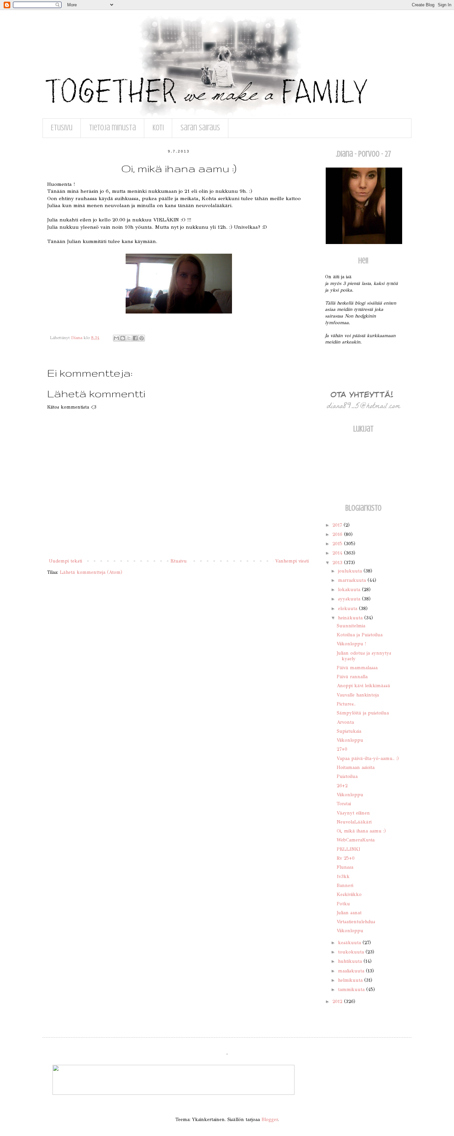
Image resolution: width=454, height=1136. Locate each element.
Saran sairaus (200, 127)
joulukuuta (351, 571)
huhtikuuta (351, 961)
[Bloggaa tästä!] (122, 338)
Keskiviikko (349, 894)
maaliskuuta (352, 971)
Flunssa (345, 867)
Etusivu (61, 127)
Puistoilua (347, 776)
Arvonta (345, 722)
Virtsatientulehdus (356, 922)
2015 (338, 544)
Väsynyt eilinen (353, 813)
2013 (338, 563)
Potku (343, 904)
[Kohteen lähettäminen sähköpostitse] (116, 338)
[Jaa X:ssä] (129, 338)
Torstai (344, 804)
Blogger (270, 1119)
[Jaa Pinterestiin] (141, 338)
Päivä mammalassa (357, 668)
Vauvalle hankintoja (358, 695)
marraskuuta (353, 580)
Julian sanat (349, 913)
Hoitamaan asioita (356, 767)
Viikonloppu (350, 740)
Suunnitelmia (351, 626)
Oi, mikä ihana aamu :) (361, 831)
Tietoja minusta (112, 127)
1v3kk (343, 876)
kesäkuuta (350, 943)
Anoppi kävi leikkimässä (363, 686)
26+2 (342, 786)
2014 (338, 553)
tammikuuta (352, 989)
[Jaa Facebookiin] (135, 338)
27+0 (342, 749)
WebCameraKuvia (356, 840)
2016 (338, 534)
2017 (338, 525)
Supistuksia (349, 731)
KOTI (158, 127)
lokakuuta (350, 589)
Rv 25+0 (346, 858)
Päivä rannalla (352, 677)
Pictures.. (346, 704)
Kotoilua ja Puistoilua (360, 635)
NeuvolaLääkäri (354, 822)
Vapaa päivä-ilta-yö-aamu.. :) (368, 758)
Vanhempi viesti (292, 561)
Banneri (345, 885)
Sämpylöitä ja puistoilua (363, 713)
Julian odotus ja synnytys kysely (364, 656)
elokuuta (348, 608)
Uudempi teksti (65, 561)
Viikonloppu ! (351, 644)
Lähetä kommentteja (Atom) (91, 572)
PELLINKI (348, 849)
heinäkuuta (351, 618)
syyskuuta (350, 599)
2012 (338, 1001)
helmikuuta (351, 980)
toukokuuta (352, 952)
